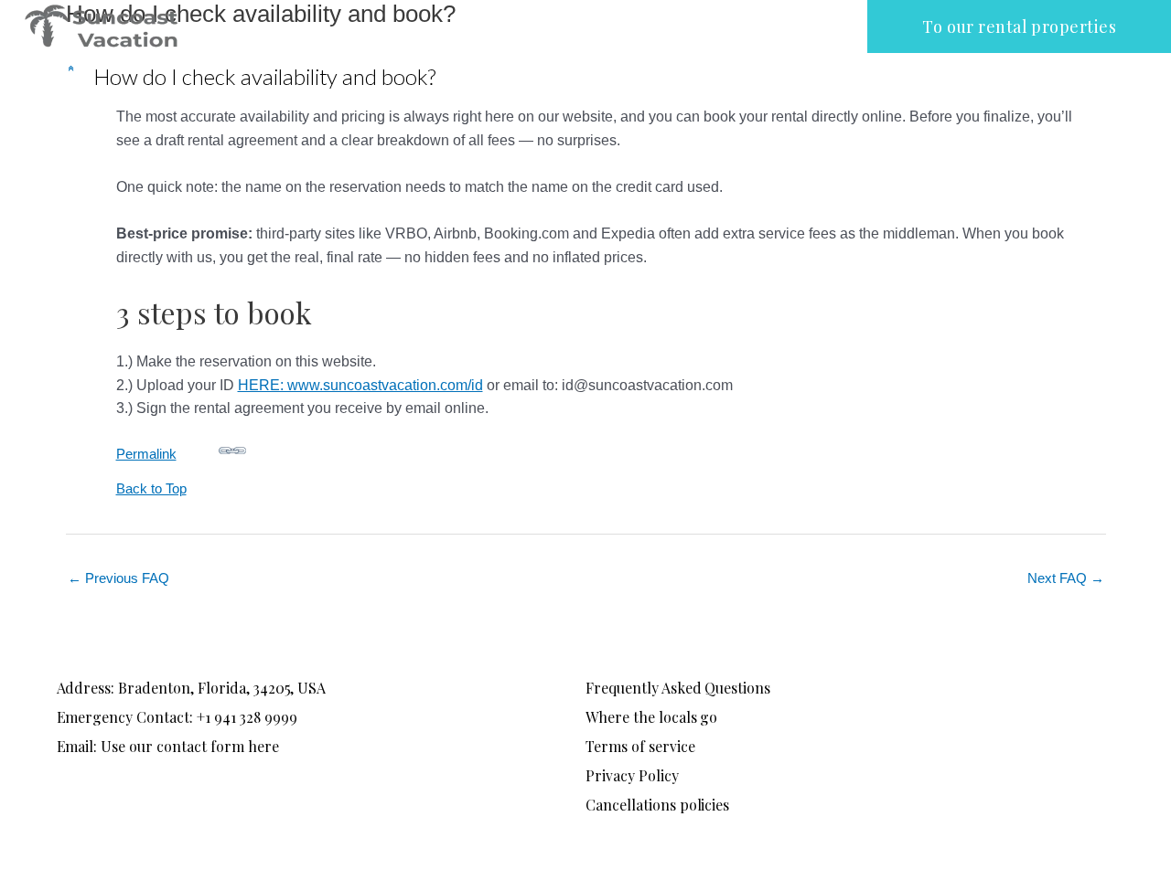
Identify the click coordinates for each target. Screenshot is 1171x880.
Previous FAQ (118, 578)
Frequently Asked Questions (678, 687)
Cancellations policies (657, 804)
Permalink (146, 453)
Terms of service (640, 746)
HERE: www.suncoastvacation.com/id (360, 385)
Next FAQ (1065, 578)
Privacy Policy (632, 775)
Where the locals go (651, 716)
